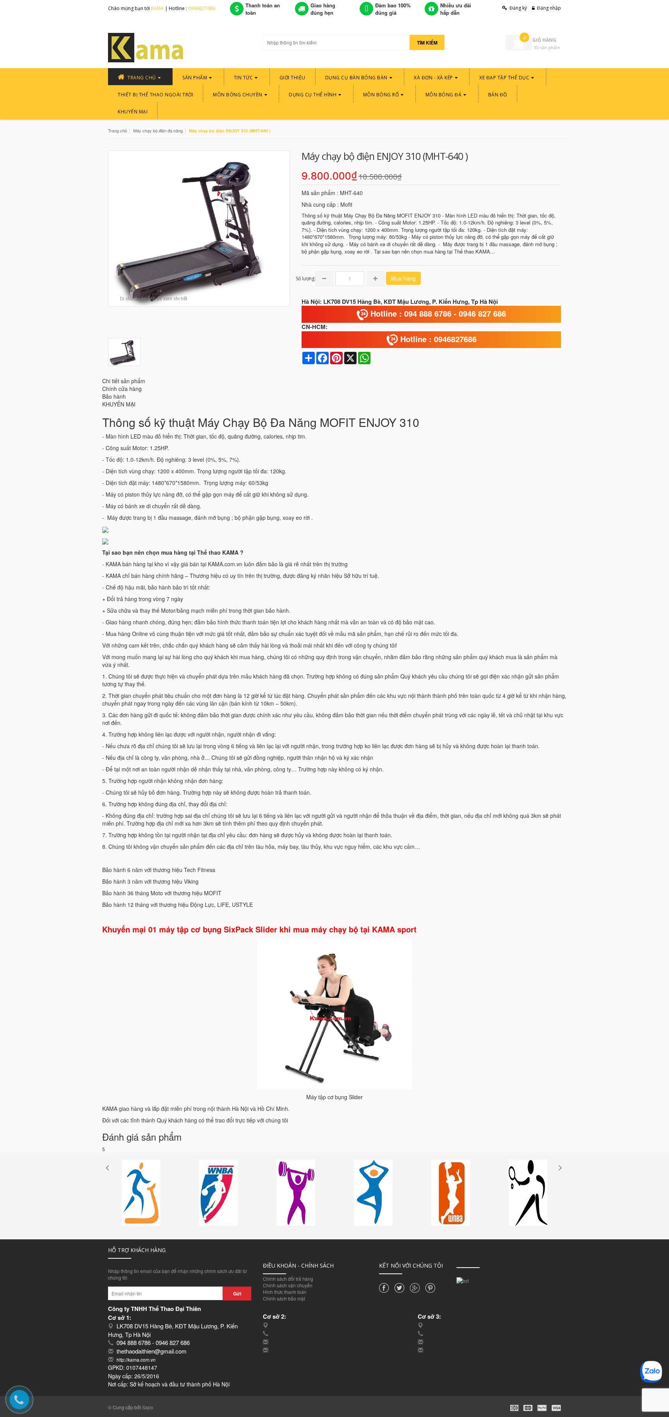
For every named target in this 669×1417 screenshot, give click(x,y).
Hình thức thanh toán (285, 1291)
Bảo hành (114, 396)
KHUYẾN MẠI (119, 404)
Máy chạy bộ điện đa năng (158, 130)
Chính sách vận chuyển (287, 1285)
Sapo (147, 1407)
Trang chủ (117, 130)
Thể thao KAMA (217, 552)
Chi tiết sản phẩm (123, 381)
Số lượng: (306, 278)
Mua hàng (403, 278)
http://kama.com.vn (136, 1359)
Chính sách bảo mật (284, 1298)
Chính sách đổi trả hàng (288, 1278)
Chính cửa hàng (122, 388)
